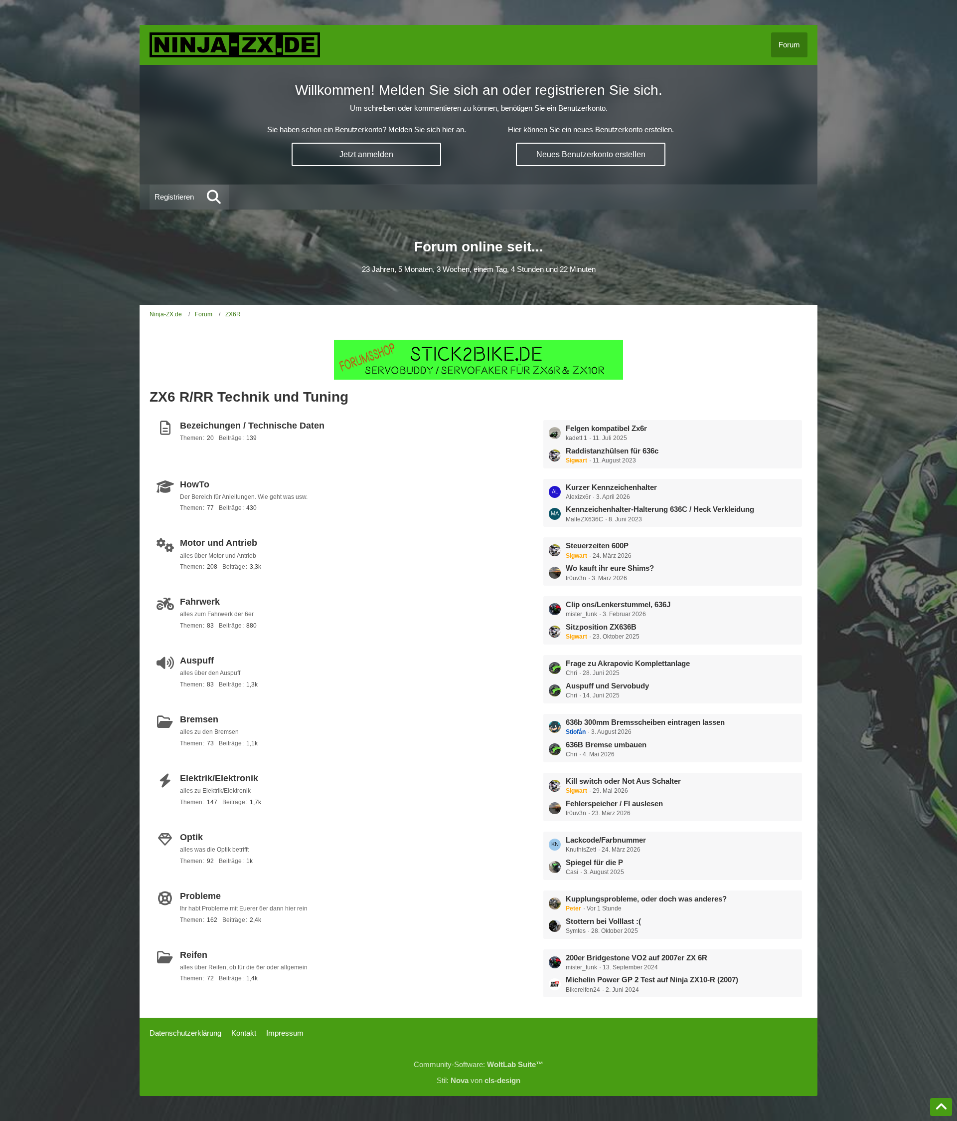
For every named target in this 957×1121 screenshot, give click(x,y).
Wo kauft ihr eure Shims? (610, 568)
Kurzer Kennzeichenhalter (611, 487)
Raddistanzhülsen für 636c (612, 451)
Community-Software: (478, 1064)
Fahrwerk (200, 602)
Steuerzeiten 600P (597, 545)
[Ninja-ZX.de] (235, 45)
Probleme (200, 896)
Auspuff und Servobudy (607, 685)
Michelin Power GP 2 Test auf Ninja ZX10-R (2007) (652, 979)
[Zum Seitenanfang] (941, 1107)
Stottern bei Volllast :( (603, 921)
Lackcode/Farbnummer (606, 840)
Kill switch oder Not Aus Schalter (623, 781)
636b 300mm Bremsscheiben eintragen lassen (645, 722)
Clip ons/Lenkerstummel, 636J (618, 604)
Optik (191, 837)
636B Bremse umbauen (606, 744)
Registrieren (174, 197)
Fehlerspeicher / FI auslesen (614, 803)
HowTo (194, 484)
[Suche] (214, 197)
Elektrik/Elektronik (219, 778)
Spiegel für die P (594, 862)
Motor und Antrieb (218, 543)
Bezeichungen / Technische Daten (252, 426)
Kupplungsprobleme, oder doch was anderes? (646, 899)
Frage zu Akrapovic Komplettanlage (628, 663)
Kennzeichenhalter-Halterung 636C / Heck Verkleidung (660, 509)
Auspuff (197, 661)
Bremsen (199, 719)
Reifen (193, 955)
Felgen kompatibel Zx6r (606, 428)
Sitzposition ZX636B (601, 627)
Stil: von (478, 1080)
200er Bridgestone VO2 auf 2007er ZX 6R (636, 957)
